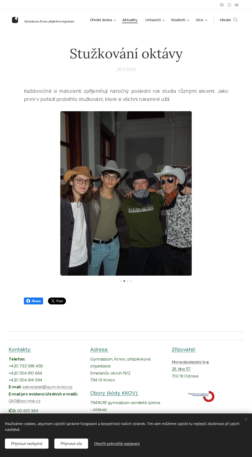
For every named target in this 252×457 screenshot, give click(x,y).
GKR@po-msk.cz (24, 401)
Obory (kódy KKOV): (114, 393)
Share (36, 301)
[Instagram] (229, 5)
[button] (228, 20)
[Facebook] (222, 5)
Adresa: (99, 349)
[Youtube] (237, 5)
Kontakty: (20, 349)
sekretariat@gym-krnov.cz (47, 387)
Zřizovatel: (184, 349)
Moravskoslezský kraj (190, 362)
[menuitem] (103, 20)
